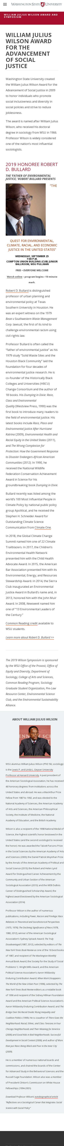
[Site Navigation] (9, 4)
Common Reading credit (22, 623)
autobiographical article (46, 1096)
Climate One (43, 527)
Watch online (14, 276)
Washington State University (32, 4)
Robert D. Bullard (17, 291)
